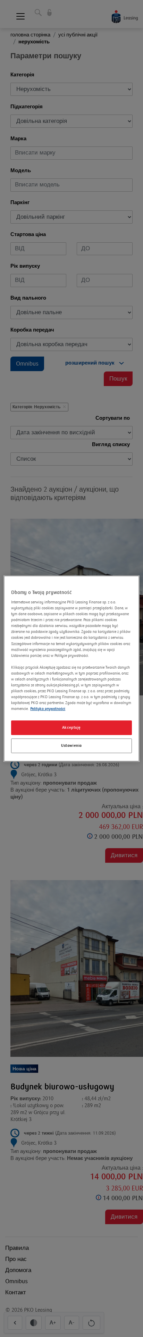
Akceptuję (71, 727)
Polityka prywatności (47, 709)
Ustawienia (71, 745)
